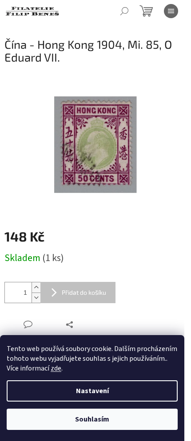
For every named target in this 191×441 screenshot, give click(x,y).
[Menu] (171, 11)
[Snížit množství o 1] (36, 298)
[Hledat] (124, 11)
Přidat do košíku (84, 292)
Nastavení (92, 391)
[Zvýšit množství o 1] (36, 287)
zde (56, 368)
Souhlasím (92, 419)
